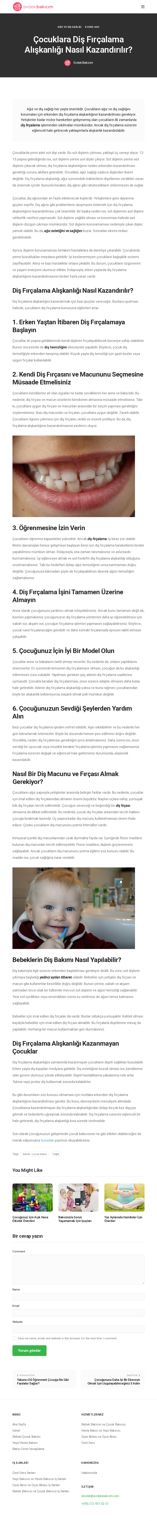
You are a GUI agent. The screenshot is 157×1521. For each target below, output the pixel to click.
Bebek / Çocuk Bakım (35, 1154)
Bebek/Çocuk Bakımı (26, 1436)
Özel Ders (88, 1443)
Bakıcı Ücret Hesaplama (28, 1449)
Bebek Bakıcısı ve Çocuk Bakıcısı (103, 1424)
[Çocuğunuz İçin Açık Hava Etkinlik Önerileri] (32, 1197)
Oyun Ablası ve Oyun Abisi (98, 1436)
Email (15, 1306)
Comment (18, 1251)
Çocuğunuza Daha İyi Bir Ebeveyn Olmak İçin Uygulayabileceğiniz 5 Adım (113, 1381)
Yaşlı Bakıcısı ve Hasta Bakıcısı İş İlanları (39, 1479)
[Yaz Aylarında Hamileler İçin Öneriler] (124, 1197)
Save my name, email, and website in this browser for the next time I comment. (67, 1338)
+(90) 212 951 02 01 (95, 1503)
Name (16, 1289)
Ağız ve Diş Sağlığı (69, 27)
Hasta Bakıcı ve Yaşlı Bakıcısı (100, 1430)
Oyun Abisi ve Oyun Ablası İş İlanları (36, 1485)
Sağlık (56, 1154)
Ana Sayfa (19, 1424)
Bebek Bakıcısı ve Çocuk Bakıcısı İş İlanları (40, 1491)
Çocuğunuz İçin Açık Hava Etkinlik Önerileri (30, 1219)
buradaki (48, 1140)
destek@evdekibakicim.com (100, 1496)
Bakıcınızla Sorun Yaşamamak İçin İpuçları (75, 1219)
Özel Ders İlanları (23, 1473)
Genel (16, 1430)
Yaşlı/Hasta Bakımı (25, 1443)
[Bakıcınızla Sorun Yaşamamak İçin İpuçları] (78, 1197)
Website (17, 1322)
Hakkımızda (89, 1473)
